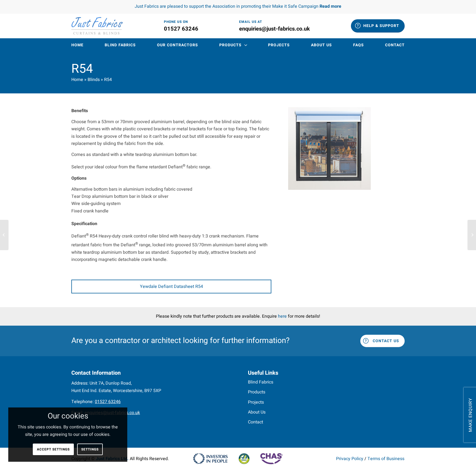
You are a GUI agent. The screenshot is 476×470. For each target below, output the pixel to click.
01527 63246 (181, 29)
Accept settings (53, 449)
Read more (330, 6)
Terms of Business (385, 458)
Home (77, 79)
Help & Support (381, 26)
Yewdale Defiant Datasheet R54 (171, 286)
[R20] (4, 235)
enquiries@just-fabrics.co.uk (274, 29)
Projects (256, 402)
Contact (255, 422)
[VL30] (471, 235)
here (282, 316)
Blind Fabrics (260, 382)
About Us (257, 412)
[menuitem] (77, 45)
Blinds (94, 79)
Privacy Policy (349, 458)
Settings (90, 449)
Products (256, 392)
